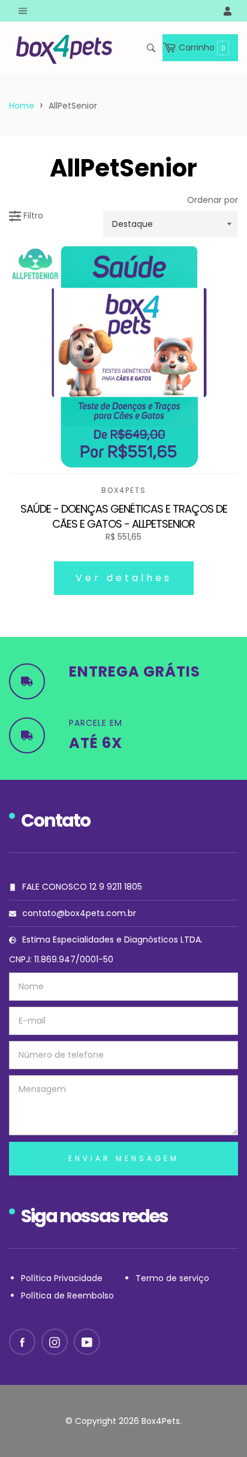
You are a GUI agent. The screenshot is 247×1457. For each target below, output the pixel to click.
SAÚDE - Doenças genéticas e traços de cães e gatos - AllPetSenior (123, 516)
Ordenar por (212, 200)
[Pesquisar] (150, 48)
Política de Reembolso (67, 1296)
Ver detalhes (124, 578)
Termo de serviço (172, 1278)
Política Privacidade (62, 1278)
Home (21, 106)
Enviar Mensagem (123, 1158)
